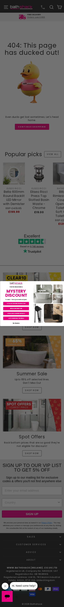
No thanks (16, 323)
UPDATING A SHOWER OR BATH (16, 313)
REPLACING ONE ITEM (16, 308)
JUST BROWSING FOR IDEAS (16, 318)
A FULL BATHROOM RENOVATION (16, 303)
